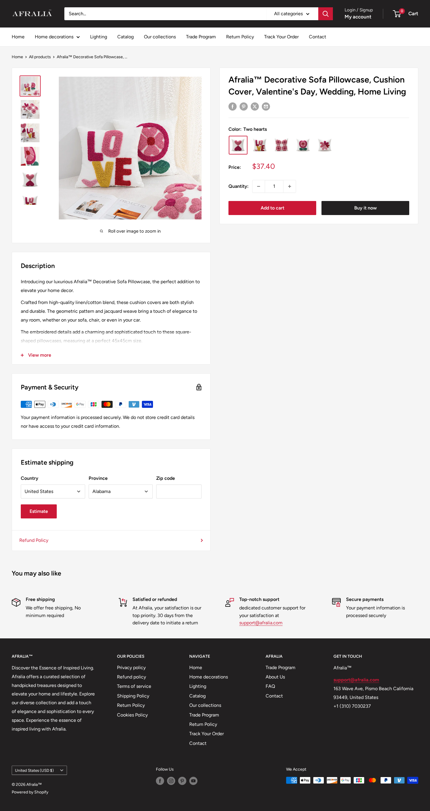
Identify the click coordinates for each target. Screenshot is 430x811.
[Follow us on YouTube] (193, 781)
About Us (275, 677)
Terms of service (134, 686)
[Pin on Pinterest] (244, 106)
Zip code (165, 478)
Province (98, 478)
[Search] (325, 13)
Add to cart (272, 208)
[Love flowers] (324, 145)
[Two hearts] (238, 145)
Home (18, 36)
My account (358, 17)
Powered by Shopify (30, 792)
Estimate (39, 511)
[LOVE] (259, 145)
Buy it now (365, 208)
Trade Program (201, 36)
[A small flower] (303, 145)
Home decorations (54, 36)
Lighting (98, 36)
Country (29, 478)
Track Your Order (281, 36)
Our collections (160, 36)
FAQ (270, 686)
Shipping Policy (133, 696)
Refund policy (131, 677)
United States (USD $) (34, 770)
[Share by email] (266, 106)
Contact (317, 36)
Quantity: (238, 186)
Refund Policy (33, 540)
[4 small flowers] (281, 145)
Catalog (125, 36)
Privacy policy (131, 667)
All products (40, 56)
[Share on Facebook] (232, 106)
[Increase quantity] (289, 186)
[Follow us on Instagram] (171, 781)
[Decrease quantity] (258, 186)
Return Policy (240, 36)
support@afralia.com (261, 623)
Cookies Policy (132, 715)
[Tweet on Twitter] (255, 106)
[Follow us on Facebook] (160, 781)
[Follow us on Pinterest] (182, 781)
